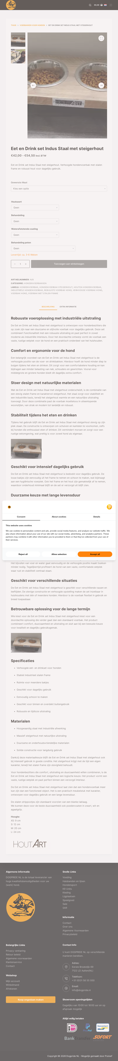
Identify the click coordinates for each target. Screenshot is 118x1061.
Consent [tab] (21, 517)
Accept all (95, 554)
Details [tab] (96, 517)
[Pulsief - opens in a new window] (109, 507)
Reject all (23, 554)
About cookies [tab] (59, 517)
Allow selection (59, 554)
